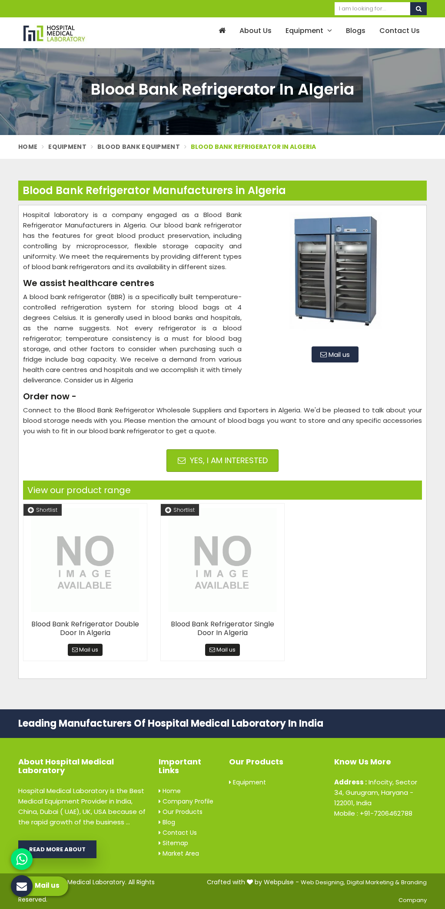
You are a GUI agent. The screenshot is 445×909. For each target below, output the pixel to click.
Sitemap (174, 843)
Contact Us (399, 31)
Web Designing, (323, 882)
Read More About (57, 849)
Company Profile (187, 801)
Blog (168, 822)
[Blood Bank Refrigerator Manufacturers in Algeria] (335, 275)
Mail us (338, 354)
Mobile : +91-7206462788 (373, 813)
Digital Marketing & (373, 882)
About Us (255, 31)
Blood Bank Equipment (138, 146)
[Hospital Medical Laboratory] (64, 33)
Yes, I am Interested (228, 460)
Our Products (182, 811)
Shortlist (46, 510)
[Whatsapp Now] (22, 859)
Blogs (355, 31)
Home (27, 146)
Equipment (305, 31)
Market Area (180, 853)
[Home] (220, 31)
